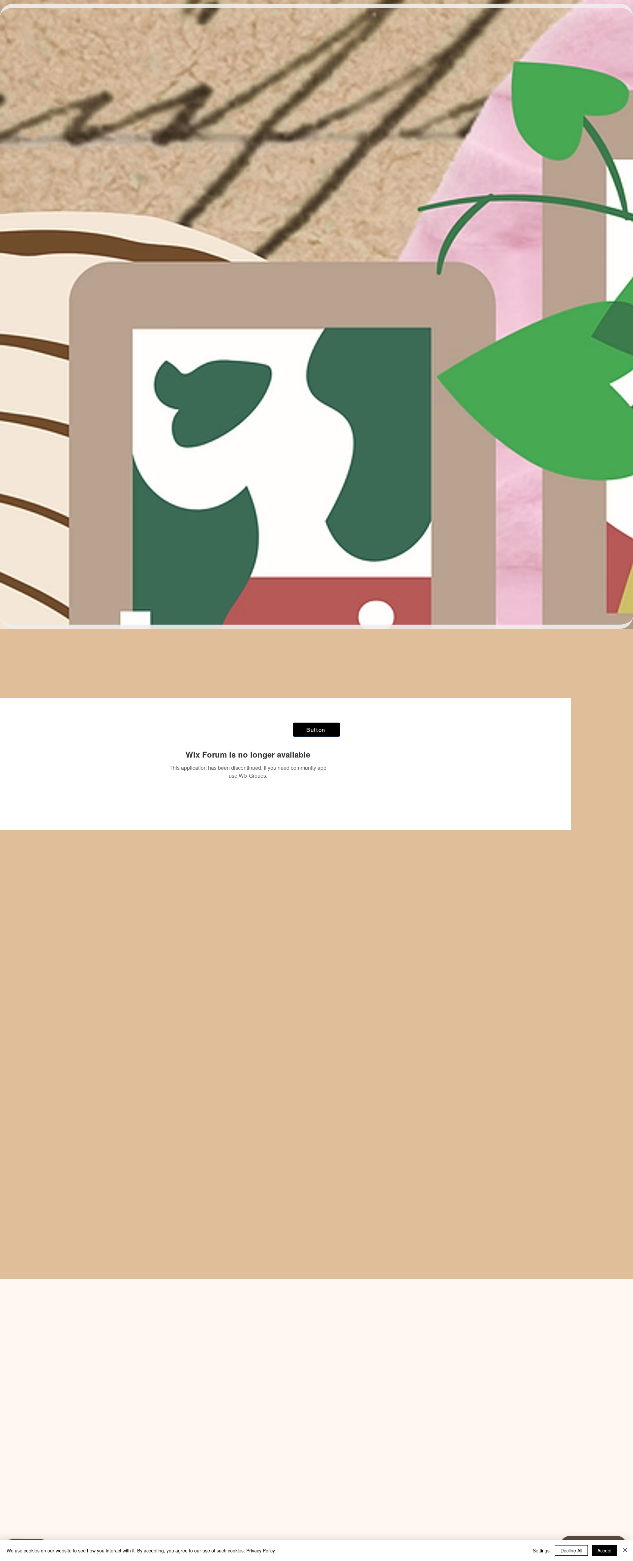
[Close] (625, 1550)
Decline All (571, 1550)
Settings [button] (541, 1550)
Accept (604, 1550)
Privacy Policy (260, 1550)
